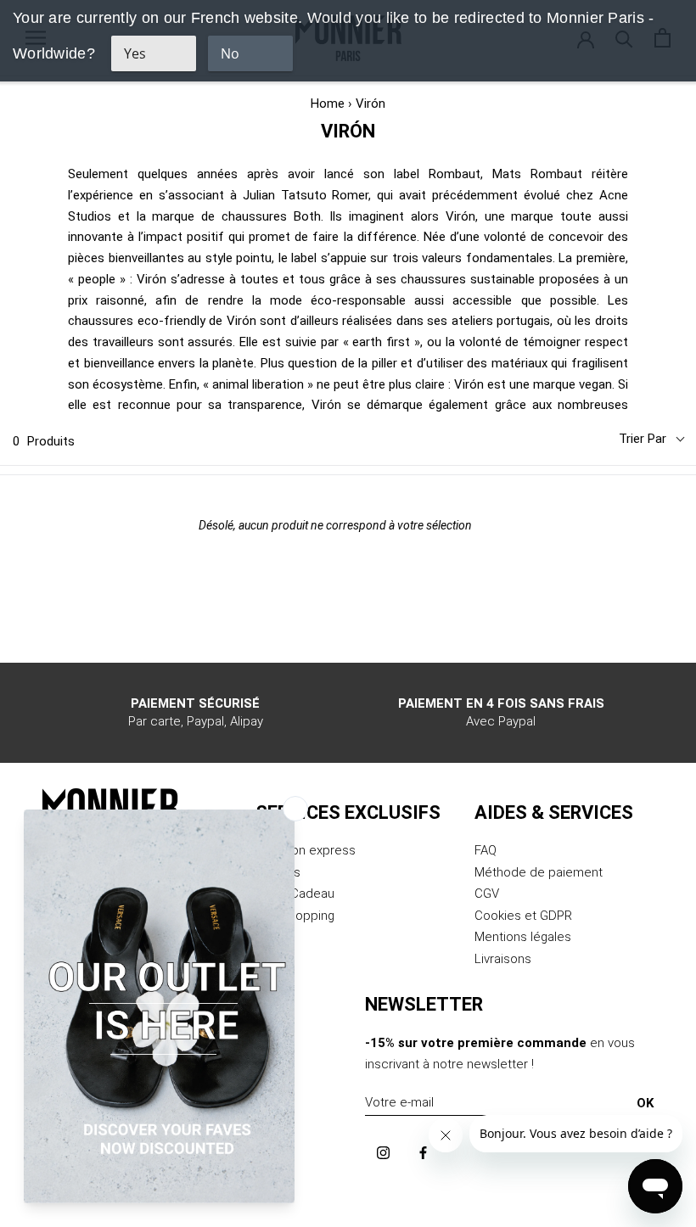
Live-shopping (294, 915)
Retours (277, 872)
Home (328, 103)
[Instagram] (383, 1152)
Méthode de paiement (538, 872)
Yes (135, 53)
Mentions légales (522, 936)
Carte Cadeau (294, 893)
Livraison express (305, 850)
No (230, 53)
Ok (645, 1103)
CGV (486, 893)
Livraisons (502, 958)
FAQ (485, 850)
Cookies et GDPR (523, 915)
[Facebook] (423, 1152)
